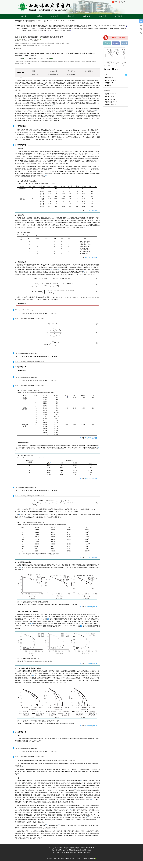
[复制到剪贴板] (126, 26)
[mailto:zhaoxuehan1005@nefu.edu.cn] (20, 39)
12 (64, 110)
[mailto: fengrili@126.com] (52, 58)
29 (62, 812)
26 (93, 799)
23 (75, 789)
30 (87, 816)
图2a (48, 619)
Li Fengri (47, 58)
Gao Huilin (29, 58)
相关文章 (35, 74)
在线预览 (113, 37)
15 (96, 110)
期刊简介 (24, 16)
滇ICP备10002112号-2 (87, 848)
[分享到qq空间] (141, 25)
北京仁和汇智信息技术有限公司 (62, 858)
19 (58, 269)
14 (85, 110)
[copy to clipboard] (70, 30)
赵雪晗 (17, 40)
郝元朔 (30, 40)
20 (81, 780)
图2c (81, 626)
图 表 (71, 71)
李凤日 (36, 40)
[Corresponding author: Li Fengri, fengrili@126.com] (50, 58)
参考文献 (89, 71)
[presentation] (52, 278)
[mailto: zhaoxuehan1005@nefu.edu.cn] (24, 58)
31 (37, 824)
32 (46, 824)
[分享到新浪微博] (141, 29)
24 (92, 799)
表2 (85, 227)
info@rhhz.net (87, 858)
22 (25, 789)
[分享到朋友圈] (141, 33)
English (123, 2)
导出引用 (116, 43)
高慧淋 (24, 40)
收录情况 (86, 16)
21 (57, 787)
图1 (21, 567)
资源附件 (71, 74)
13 (73, 110)
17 (52, 222)
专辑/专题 (54, 16)
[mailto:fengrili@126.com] (40, 39)
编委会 (39, 16)
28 (70, 809)
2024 (39, 21)
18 (51, 269)
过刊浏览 (118, 16)
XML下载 (124, 43)
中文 (115, 2)
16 (98, 110)
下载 (121, 37)
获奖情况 (70, 16)
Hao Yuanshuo (38, 58)
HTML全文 (53, 71)
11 (53, 104)
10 (34, 100)
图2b (31, 623)
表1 (46, 176)
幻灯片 (95, 607)
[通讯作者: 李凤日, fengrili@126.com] (38, 39)
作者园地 (102, 16)
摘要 (33, 71)
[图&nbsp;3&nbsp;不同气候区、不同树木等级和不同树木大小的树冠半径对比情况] (57, 703)
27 (68, 809)
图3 (33, 675)
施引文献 (54, 74)
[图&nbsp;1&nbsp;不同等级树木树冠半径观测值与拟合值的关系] (57, 587)
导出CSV (88, 210)
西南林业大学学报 (29, 21)
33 (59, 824)
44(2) (44, 21)
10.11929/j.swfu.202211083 (66, 21)
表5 (20, 515)
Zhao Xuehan (19, 58)
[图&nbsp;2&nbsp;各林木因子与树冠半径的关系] (57, 645)
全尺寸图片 (88, 607)
